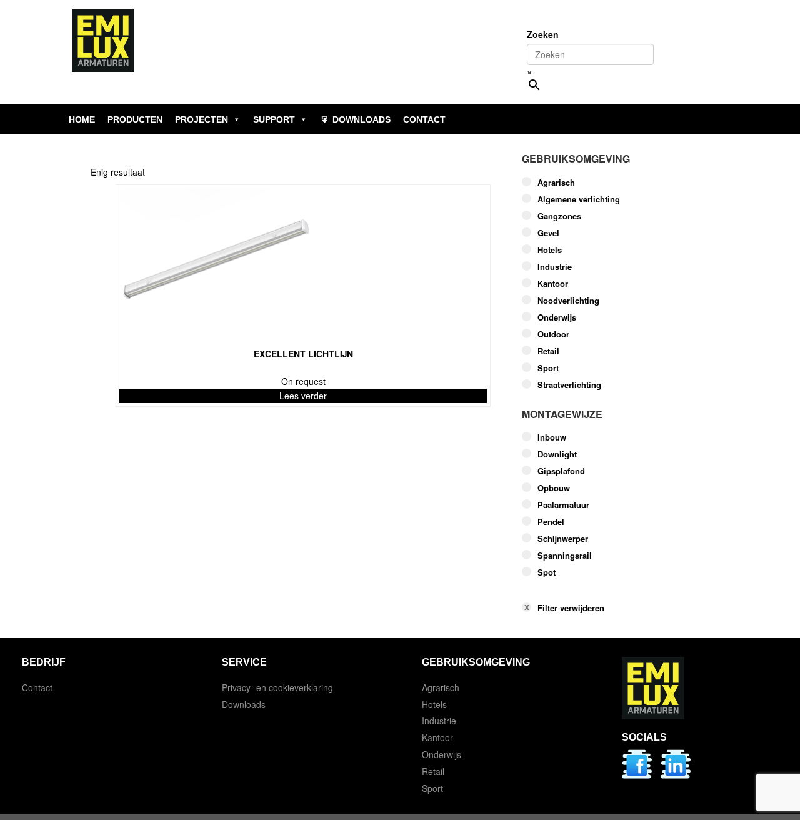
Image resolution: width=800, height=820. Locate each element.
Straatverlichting (569, 385)
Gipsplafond (561, 471)
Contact (37, 687)
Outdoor (553, 334)
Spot (547, 572)
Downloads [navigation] (361, 119)
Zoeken (543, 34)
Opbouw (554, 488)
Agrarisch (556, 182)
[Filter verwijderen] (615, 588)
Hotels (550, 250)
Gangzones (559, 216)
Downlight (557, 454)
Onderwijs (557, 317)
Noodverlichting (568, 300)
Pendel (551, 522)
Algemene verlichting (579, 199)
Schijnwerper (563, 538)
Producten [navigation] (135, 119)
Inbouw (552, 437)
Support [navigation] (274, 119)
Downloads (244, 704)
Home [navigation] (82, 119)
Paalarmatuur (563, 505)
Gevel (548, 233)
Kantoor (553, 283)
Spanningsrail (565, 555)
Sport (548, 368)
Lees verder (303, 395)
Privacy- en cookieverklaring (277, 687)
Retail (548, 351)
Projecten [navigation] (201, 119)
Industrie (555, 266)
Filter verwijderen (571, 608)
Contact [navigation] (424, 119)
